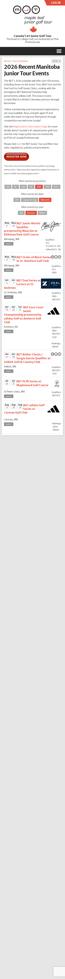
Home (7, 61)
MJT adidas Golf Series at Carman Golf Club (24, 408)
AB (23, 186)
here (19, 144)
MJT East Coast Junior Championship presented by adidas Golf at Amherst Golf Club (24, 315)
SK (31, 186)
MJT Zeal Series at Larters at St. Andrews (22, 284)
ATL (56, 186)
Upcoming (29, 199)
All (8, 186)
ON (47, 186)
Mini (42, 212)
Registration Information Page (30, 126)
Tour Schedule (20, 61)
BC (15, 186)
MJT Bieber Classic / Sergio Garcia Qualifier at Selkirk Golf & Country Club (27, 358)
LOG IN (55, 3)
